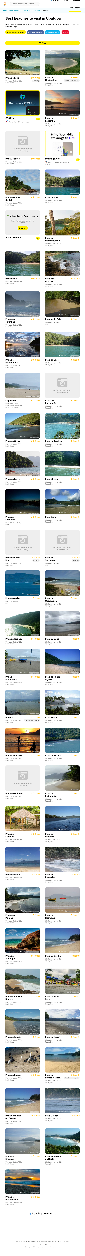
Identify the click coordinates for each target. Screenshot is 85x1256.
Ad (38, 119)
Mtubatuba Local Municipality (11, 404)
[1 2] (22, 583)
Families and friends (72, 80)
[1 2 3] (62, 778)
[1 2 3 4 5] (22, 62)
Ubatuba (8, 81)
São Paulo (56, 322)
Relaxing (36, 81)
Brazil (12, 83)
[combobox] (24, 4)
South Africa (14, 407)
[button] (5, 4)
